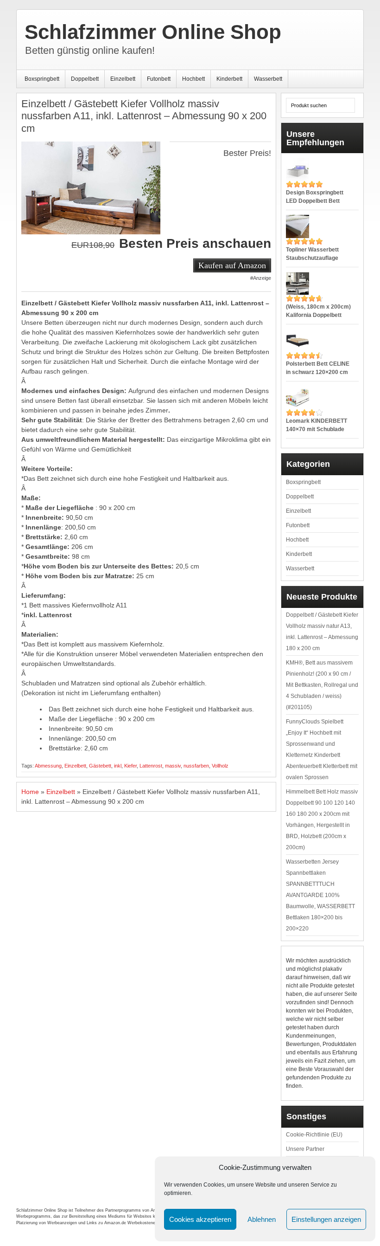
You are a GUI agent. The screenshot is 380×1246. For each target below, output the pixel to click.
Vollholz (220, 765)
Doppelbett (85, 79)
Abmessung (48, 765)
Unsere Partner (305, 1149)
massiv (173, 765)
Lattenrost (150, 765)
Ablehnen (261, 1219)
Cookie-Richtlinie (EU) (314, 1134)
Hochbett (193, 79)
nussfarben (196, 765)
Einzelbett (122, 79)
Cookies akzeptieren (200, 1219)
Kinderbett (229, 79)
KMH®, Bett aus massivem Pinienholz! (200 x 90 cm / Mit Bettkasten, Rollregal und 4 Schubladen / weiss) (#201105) (322, 684)
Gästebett (100, 765)
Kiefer (130, 765)
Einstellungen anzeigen (326, 1219)
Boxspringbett (42, 79)
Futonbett (159, 79)
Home (30, 791)
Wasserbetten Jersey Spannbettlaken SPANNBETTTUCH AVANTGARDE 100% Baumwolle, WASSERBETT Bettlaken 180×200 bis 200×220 (320, 895)
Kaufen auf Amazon (232, 265)
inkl (117, 765)
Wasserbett (268, 79)
